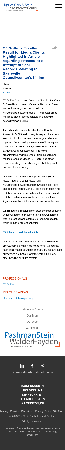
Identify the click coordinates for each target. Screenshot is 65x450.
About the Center (32, 309)
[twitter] (42, 366)
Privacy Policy (43, 411)
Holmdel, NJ (32, 390)
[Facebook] (32, 366)
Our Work (32, 321)
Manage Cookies (9, 411)
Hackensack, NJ (32, 385)
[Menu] (59, 6)
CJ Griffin (8, 284)
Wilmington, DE (32, 403)
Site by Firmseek (31, 421)
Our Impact (32, 327)
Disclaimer (27, 411)
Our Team (32, 315)
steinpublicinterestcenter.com (32, 372)
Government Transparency (18, 298)
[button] (54, 48)
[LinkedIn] (22, 366)
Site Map (58, 411)
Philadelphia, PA (32, 399)
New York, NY (32, 394)
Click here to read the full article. (21, 232)
